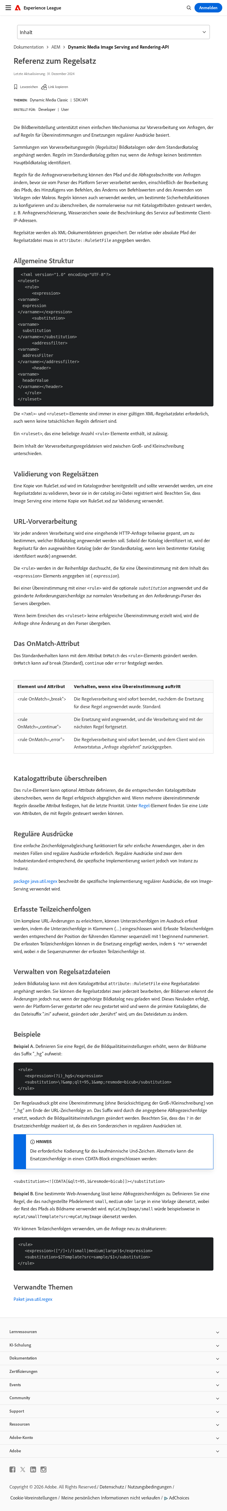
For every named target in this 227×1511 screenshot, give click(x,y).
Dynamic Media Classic (49, 100)
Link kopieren (58, 86)
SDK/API (81, 100)
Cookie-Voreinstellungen (33, 1498)
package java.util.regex (35, 881)
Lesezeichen (29, 86)
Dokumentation (29, 47)
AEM (55, 47)
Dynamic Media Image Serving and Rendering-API (118, 47)
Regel (144, 805)
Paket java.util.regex (33, 1299)
